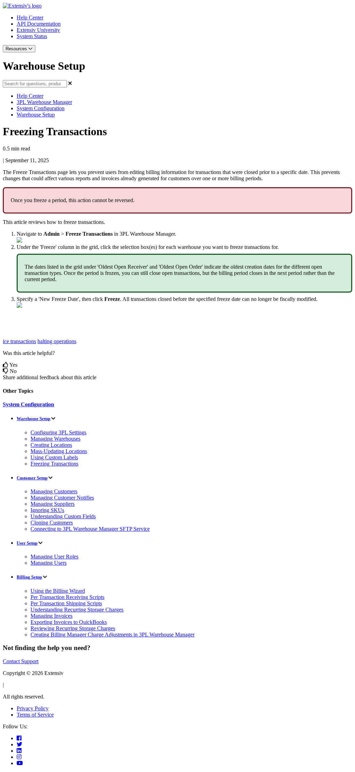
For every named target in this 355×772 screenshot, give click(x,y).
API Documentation (39, 24)
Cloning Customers (52, 523)
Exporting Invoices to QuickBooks (69, 622)
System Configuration (40, 108)
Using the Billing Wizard (58, 591)
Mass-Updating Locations (59, 451)
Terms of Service (35, 715)
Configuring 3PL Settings (58, 432)
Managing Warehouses (55, 439)
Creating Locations (51, 445)
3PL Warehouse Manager (44, 102)
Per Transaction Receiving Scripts (67, 597)
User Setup (27, 543)
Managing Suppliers (53, 504)
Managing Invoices (51, 616)
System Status (32, 36)
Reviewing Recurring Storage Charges (73, 628)
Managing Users (49, 563)
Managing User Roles (54, 557)
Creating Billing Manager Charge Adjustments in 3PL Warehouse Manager (112, 634)
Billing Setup (29, 577)
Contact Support (20, 661)
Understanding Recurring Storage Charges (77, 610)
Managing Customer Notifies (62, 498)
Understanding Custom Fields (63, 516)
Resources (17, 48)
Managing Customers (54, 491)
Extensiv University (38, 30)
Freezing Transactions (54, 464)
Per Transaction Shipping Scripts (66, 603)
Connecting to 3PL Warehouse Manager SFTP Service (90, 529)
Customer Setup (32, 477)
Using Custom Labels (54, 457)
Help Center (30, 17)
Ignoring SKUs (47, 510)
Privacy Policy (33, 708)
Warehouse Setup (36, 115)
